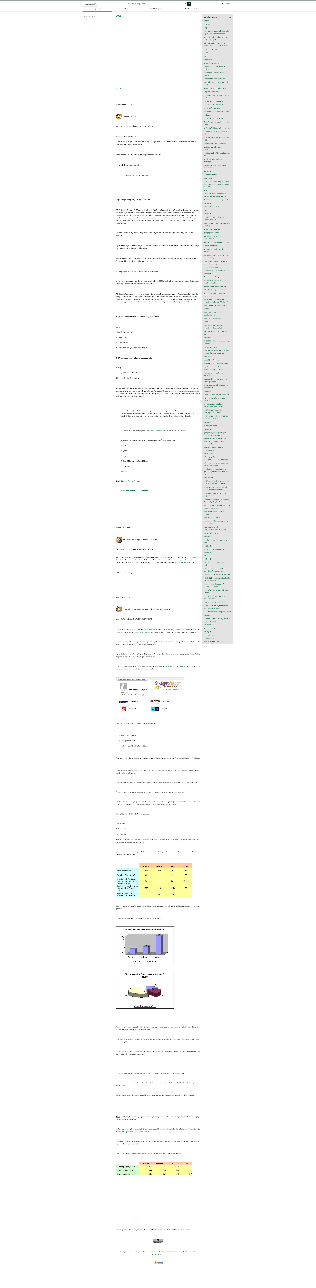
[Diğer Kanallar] (220, 9)
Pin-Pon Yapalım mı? (211, 246)
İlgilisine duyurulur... (211, 347)
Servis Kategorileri (210, 49)
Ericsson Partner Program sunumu (134, 490)
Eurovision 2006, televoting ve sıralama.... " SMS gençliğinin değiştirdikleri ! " (215, 441)
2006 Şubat (208, 356)
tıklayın (145, 175)
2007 (205, 555)
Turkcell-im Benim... (210, 628)
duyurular (207, 24)
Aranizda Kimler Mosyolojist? (214, 79)
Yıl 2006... (207, 190)
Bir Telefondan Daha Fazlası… (214, 104)
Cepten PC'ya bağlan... (212, 108)
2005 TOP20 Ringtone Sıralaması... (216, 290)
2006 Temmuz (209, 477)
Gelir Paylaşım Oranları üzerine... (215, 286)
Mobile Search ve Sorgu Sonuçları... (216, 305)
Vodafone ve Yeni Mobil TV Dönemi (216, 111)
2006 (118, 15)
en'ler (125, 9)
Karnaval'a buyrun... (211, 533)
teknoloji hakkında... (211, 426)
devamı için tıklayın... (185, 562)
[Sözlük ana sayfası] (90, 4)
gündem (98, 9)
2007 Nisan (207, 615)
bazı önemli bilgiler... (211, 175)
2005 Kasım (208, 59)
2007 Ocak (207, 559)
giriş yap (220, 3)
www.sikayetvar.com (146, 632)
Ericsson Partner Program (131, 481)
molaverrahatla (168, 629)
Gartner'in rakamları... (211, 63)
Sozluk (206, 53)
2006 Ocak (207, 214)
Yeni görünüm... (209, 171)
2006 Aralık (207, 337)
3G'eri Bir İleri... (209, 635)
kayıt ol (228, 3)
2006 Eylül (207, 546)
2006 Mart (207, 391)
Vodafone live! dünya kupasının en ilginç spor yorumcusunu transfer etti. (216, 471)
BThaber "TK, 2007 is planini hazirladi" (217, 574)
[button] (94, 16)
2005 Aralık (207, 115)
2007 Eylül (207, 632)
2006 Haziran (208, 453)
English (205, 646)
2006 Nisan (207, 422)
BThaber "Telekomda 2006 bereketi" (217, 602)
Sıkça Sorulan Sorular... (212, 207)
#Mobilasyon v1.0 (190, 9)
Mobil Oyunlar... (209, 178)
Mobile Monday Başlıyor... (213, 318)
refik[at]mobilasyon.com (133, 1230)
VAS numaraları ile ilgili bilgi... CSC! (216, 118)
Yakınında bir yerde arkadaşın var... (216, 88)
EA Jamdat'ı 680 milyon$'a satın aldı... (217, 128)
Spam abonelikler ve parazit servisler (137, 1131)
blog (205, 27)
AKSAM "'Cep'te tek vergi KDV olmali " (217, 612)
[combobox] (153, 4)
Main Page (119, 89)
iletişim (206, 21)
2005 (205, 56)
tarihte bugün (155, 9)
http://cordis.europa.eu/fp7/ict (157, 431)
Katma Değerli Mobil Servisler (214, 267)
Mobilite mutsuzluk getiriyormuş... (216, 277)
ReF (122, 126)
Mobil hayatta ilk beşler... (212, 517)
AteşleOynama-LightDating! (213, 101)
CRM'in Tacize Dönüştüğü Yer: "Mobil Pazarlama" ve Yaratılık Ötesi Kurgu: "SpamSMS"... (216, 184)
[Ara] (189, 4)
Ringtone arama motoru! (212, 91)
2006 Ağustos (208, 536)
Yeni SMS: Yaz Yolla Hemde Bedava (216, 242)
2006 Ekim (207, 309)
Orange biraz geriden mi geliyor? (216, 200)
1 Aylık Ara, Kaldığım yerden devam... (217, 394)
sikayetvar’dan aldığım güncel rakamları (172, 666)
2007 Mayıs (208, 625)
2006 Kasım (208, 322)
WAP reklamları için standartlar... (215, 143)
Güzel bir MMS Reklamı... (212, 229)
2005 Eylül (207, 203)
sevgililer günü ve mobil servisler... (216, 363)
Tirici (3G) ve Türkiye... (211, 360)
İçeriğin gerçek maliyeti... (213, 233)
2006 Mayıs (208, 429)
